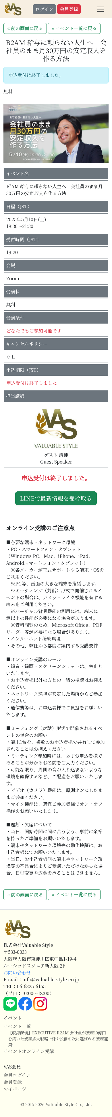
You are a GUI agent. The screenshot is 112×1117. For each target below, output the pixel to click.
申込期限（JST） (23, 370)
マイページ (14, 1088)
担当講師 (15, 396)
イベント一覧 (17, 1026)
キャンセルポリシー (26, 343)
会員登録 (12, 1082)
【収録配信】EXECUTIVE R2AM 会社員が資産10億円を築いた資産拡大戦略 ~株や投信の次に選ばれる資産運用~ (58, 1039)
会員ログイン (17, 1075)
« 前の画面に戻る (25, 28)
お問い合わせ (17, 972)
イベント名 (17, 173)
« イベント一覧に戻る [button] (74, 28)
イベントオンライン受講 (28, 1051)
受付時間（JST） (23, 239)
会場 (10, 265)
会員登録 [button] (69, 9)
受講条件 (15, 317)
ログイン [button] (44, 9)
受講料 (13, 291)
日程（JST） (19, 206)
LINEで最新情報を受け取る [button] (56, 498)
